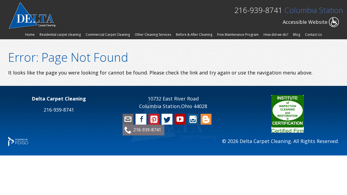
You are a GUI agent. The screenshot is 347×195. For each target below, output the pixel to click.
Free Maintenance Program (238, 34)
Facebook (141, 119)
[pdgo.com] (18, 144)
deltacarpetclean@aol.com (128, 119)
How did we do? (276, 34)
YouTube (180, 119)
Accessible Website (305, 22)
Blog (296, 34)
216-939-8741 (258, 10)
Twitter (167, 119)
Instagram (193, 119)
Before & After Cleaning (194, 34)
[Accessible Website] (334, 25)
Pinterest (154, 119)
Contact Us (313, 34)
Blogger (206, 119)
